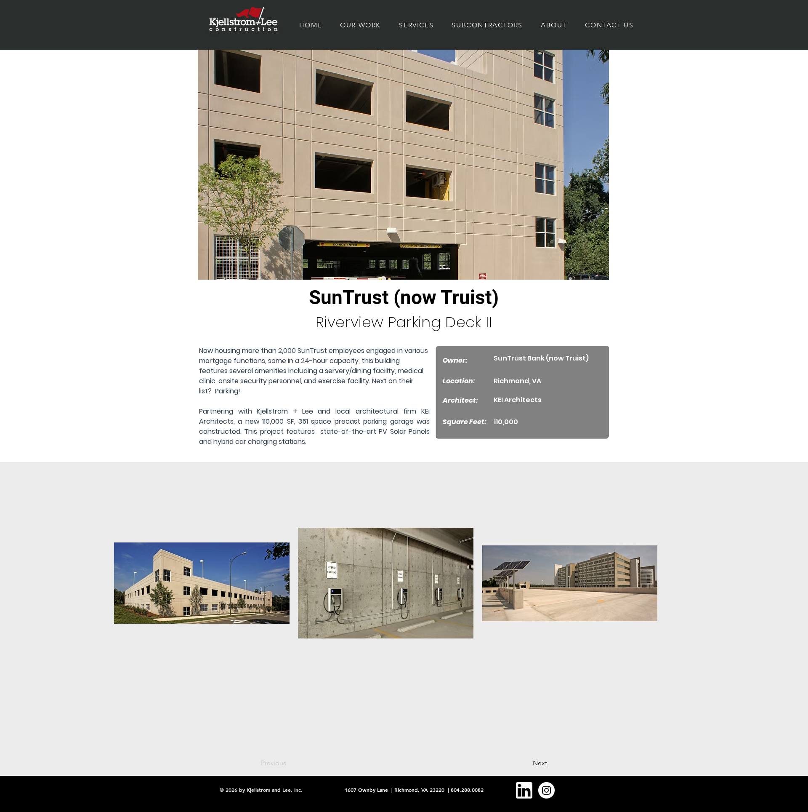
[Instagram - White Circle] (546, 790)
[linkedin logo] (524, 790)
